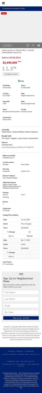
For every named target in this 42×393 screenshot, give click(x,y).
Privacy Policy (28, 361)
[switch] (27, 45)
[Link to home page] (21, 3)
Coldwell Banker (15, 351)
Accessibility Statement (14, 364)
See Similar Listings (11, 74)
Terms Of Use (13, 361)
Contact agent (7, 45)
